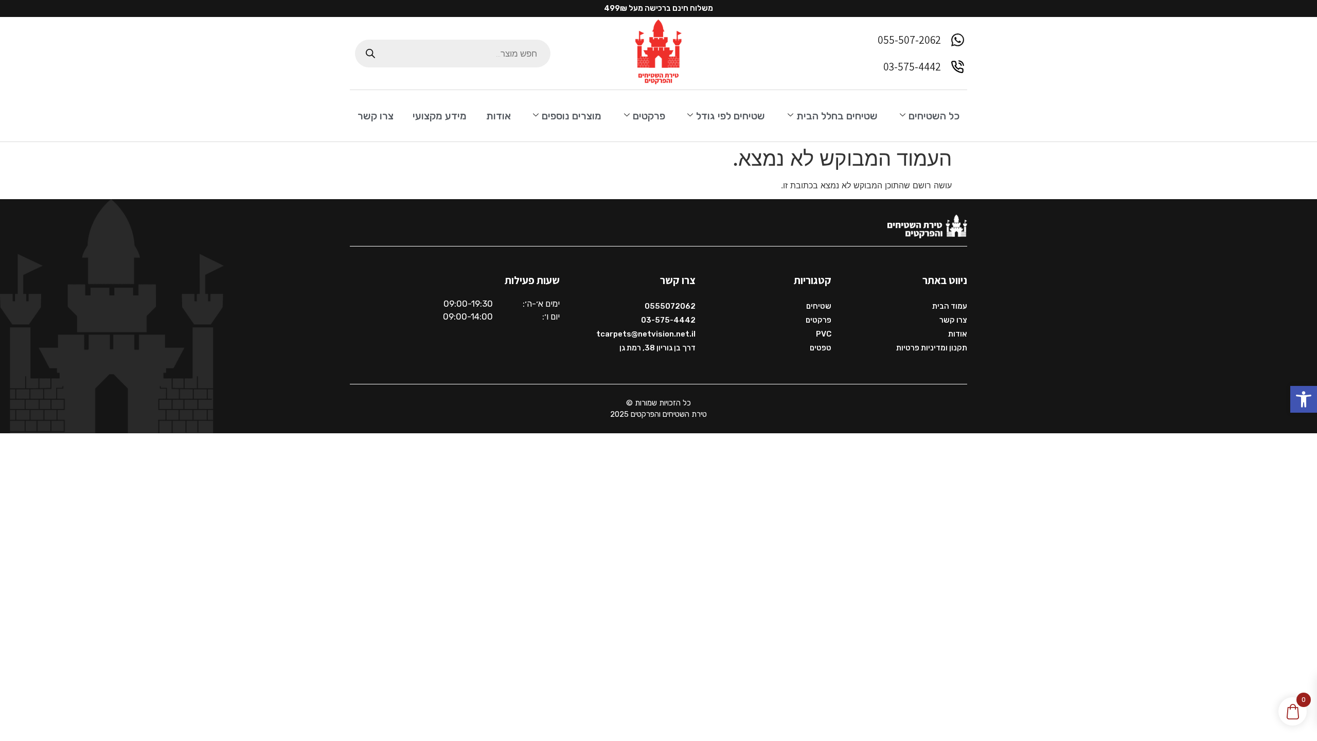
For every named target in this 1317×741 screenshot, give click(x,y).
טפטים (820, 347)
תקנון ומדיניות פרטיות (931, 347)
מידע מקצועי (440, 116)
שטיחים (818, 306)
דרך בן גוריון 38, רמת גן (657, 347)
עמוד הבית (949, 306)
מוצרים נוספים (571, 116)
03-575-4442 (668, 320)
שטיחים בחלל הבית (837, 116)
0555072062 (670, 306)
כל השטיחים (934, 116)
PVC (823, 334)
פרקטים (649, 116)
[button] (1303, 399)
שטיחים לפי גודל (730, 116)
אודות (498, 116)
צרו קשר (376, 116)
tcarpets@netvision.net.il (646, 334)
